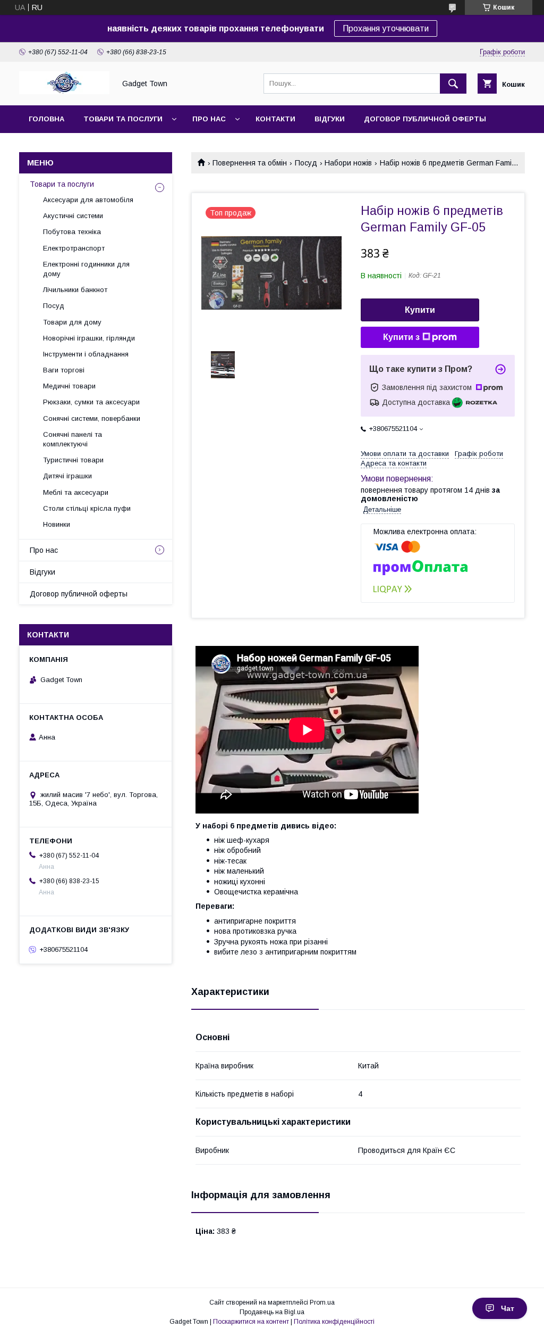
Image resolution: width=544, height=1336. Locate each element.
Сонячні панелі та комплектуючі (72, 439)
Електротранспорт (74, 248)
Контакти (275, 119)
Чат (507, 1308)
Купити (420, 309)
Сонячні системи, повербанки (91, 418)
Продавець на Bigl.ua (272, 1312)
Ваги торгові (63, 370)
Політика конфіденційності (334, 1321)
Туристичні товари (73, 460)
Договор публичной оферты (425, 119)
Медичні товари (69, 386)
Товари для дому (72, 322)
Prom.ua (322, 1302)
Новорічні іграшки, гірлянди (89, 338)
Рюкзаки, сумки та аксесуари (91, 402)
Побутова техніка (72, 232)
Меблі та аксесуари (75, 492)
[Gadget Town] (64, 91)
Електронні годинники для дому (86, 269)
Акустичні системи (73, 216)
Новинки (56, 524)
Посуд (306, 163)
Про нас (209, 119)
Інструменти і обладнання (86, 354)
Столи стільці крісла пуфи (87, 508)
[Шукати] (453, 83)
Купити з (401, 337)
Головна (46, 119)
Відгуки (329, 119)
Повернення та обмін (249, 163)
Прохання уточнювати (386, 28)
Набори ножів (348, 163)
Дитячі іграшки (67, 476)
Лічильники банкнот (75, 290)
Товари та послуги (123, 119)
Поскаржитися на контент (251, 1321)
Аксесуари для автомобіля (88, 200)
